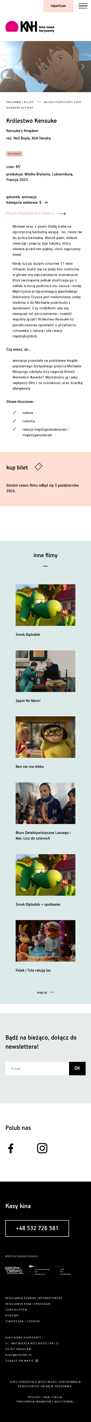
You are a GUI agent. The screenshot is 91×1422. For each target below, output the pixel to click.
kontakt (12, 1315)
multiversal (64, 1401)
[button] (83, 66)
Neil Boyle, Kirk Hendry (32, 138)
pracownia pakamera (34, 1401)
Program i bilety (20, 102)
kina (27, 1304)
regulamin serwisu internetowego (34, 1298)
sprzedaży (42, 1304)
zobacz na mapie (19, 1361)
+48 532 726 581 (37, 1228)
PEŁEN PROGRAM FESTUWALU (30, 213)
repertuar (58, 6)
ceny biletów (16, 1310)
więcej (42, 992)
